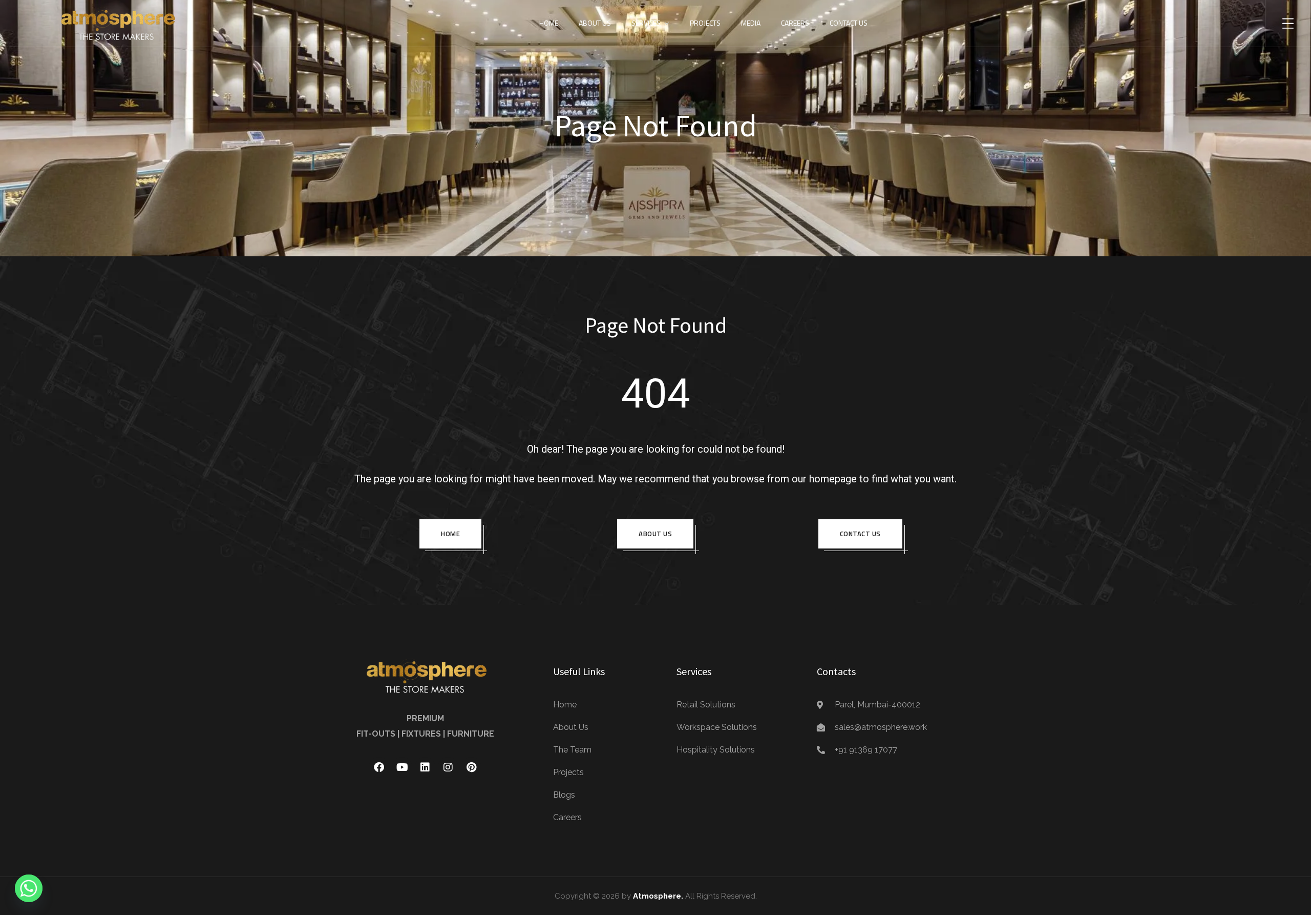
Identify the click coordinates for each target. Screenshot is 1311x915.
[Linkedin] (425, 767)
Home (548, 22)
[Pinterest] (471, 767)
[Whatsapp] (29, 888)
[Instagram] (448, 767)
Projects (705, 22)
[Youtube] (402, 767)
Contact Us (849, 22)
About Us (595, 22)
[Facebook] (379, 767)
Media (750, 22)
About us (655, 533)
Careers (795, 22)
